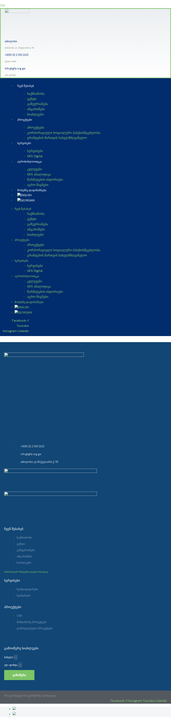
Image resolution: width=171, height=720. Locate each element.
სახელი (9, 657)
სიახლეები (35, 114)
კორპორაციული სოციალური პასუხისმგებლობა (63, 133)
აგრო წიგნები (37, 297)
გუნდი (31, 99)
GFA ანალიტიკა (39, 174)
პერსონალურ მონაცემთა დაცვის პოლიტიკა (26, 571)
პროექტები (24, 119)
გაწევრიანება (37, 104)
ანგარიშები (36, 109)
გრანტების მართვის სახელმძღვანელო (57, 138)
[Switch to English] (22, 307)
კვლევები (34, 169)
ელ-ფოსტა (11, 665)
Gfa (2, 6)
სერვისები (24, 143)
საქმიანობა (36, 94)
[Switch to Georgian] (21, 714)
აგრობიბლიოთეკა (29, 161)
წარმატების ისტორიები (45, 180)
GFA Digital (35, 271)
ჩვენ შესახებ (25, 86)
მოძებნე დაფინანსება (29, 302)
